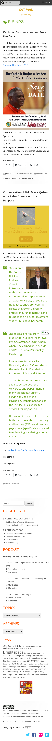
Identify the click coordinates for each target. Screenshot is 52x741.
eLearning (32, 660)
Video (37, 674)
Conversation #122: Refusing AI (18, 594)
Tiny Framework (15, 728)
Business (6, 178)
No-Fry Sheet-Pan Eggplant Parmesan (26, 450)
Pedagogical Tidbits (18, 669)
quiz (28, 668)
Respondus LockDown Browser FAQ (19, 533)
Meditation (7, 667)
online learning (33, 666)
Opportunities (38, 173)
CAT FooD (26, 10)
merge (13, 667)
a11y (5, 646)
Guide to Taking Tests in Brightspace (20, 522)
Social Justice (8, 671)
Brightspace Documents (18, 518)
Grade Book (15, 663)
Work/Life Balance (18, 677)
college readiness (37, 653)
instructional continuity (40, 664)
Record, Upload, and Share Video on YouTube (23, 525)
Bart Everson (24, 173)
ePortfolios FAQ (12, 542)
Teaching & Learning (36, 671)
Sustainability (24, 671)
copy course (40, 656)
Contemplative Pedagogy (22, 656)
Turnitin (21, 675)
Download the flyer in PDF (15, 65)
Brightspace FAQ (13, 530)
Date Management (21, 658)
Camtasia (27, 653)
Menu (47, 2)
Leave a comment (28, 178)
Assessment (40, 646)
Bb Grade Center (24, 648)
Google (5, 664)
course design (8, 658)
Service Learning (38, 669)
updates (29, 674)
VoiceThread (7, 677)
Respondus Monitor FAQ (15, 536)
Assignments (9, 648)
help (24, 664)
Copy (34, 656)
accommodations (28, 646)
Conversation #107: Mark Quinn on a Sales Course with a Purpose (25, 196)
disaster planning (35, 658)
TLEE (14, 674)
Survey (15, 671)
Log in (28, 728)
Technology (7, 675)
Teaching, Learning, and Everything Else (20, 556)
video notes (44, 675)
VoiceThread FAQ (12, 539)
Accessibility (14, 646)
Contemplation (8, 656)
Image (29, 664)
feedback (41, 661)
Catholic (14, 178)
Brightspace (13, 652)
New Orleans (22, 666)
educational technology (18, 661)
